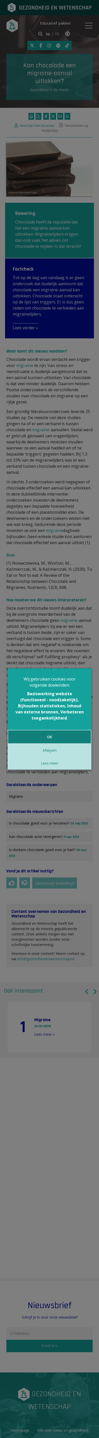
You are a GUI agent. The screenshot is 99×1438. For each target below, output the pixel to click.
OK (49, 736)
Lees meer (49, 763)
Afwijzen (50, 750)
